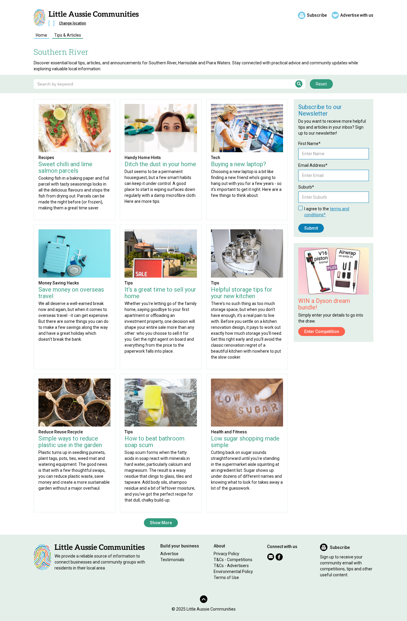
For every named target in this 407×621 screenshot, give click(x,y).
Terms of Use (226, 577)
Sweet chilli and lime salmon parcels (65, 167)
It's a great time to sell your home (160, 292)
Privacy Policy (226, 553)
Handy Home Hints (143, 157)
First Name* (309, 143)
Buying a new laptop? (238, 164)
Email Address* (312, 165)
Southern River (61, 52)
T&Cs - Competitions (233, 559)
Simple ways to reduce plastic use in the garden (70, 441)
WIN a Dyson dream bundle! (324, 304)
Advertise (169, 553)
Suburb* (306, 187)
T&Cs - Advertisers (231, 565)
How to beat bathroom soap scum (154, 441)
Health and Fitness (229, 431)
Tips (129, 283)
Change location (72, 23)
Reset (321, 84)
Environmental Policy (233, 571)
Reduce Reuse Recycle (60, 431)
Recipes (46, 157)
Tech (215, 157)
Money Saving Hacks (58, 283)
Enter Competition (321, 331)
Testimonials (172, 559)
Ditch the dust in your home (160, 164)
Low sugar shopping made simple (245, 441)
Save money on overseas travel (71, 292)
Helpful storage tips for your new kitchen (241, 292)
